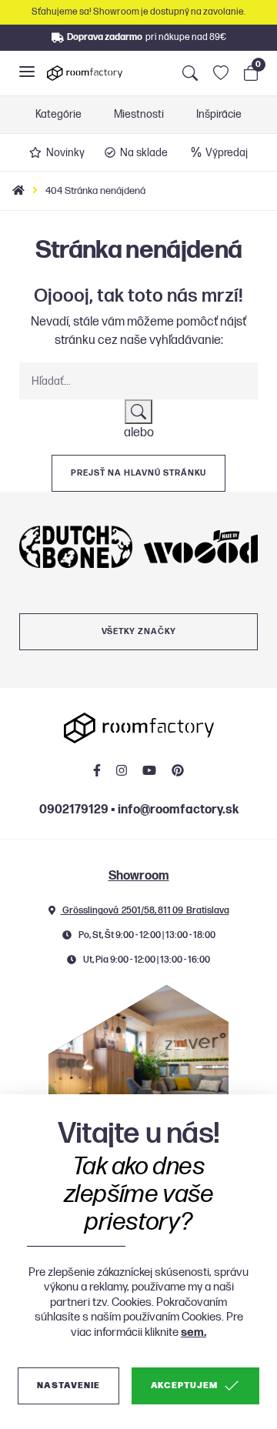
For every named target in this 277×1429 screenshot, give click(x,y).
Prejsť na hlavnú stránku (138, 473)
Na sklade (144, 152)
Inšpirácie (219, 115)
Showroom (138, 876)
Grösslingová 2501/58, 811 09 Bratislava (145, 910)
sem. (193, 1332)
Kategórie (58, 115)
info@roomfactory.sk (178, 810)
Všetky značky (139, 631)
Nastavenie (68, 1386)
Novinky (65, 152)
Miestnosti (139, 115)
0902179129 (73, 810)
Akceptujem (184, 1386)
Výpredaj (226, 152)
